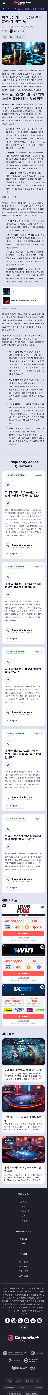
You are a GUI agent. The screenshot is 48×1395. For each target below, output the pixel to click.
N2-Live (23, 1238)
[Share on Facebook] (11, 37)
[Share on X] (4, 37)
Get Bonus (23, 933)
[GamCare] (19, 1368)
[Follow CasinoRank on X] (20, 1320)
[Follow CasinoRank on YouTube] (26, 1320)
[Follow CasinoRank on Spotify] (33, 1320)
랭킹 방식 (23, 1271)
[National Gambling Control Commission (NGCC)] (15, 1353)
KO (22, 1327)
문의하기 (23, 1266)
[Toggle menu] (3, 3)
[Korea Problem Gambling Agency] (15, 1360)
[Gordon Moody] (31, 1360)
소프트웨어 (23, 1211)
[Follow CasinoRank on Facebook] (7, 1320)
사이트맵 (23, 1220)
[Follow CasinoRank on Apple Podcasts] (39, 1320)
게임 (23, 1206)
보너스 (23, 1201)
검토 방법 (23, 1275)
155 (23, 1243)
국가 (23, 1215)
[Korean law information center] (37, 1353)
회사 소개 (23, 1261)
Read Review (23, 937)
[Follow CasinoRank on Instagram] (14, 1320)
